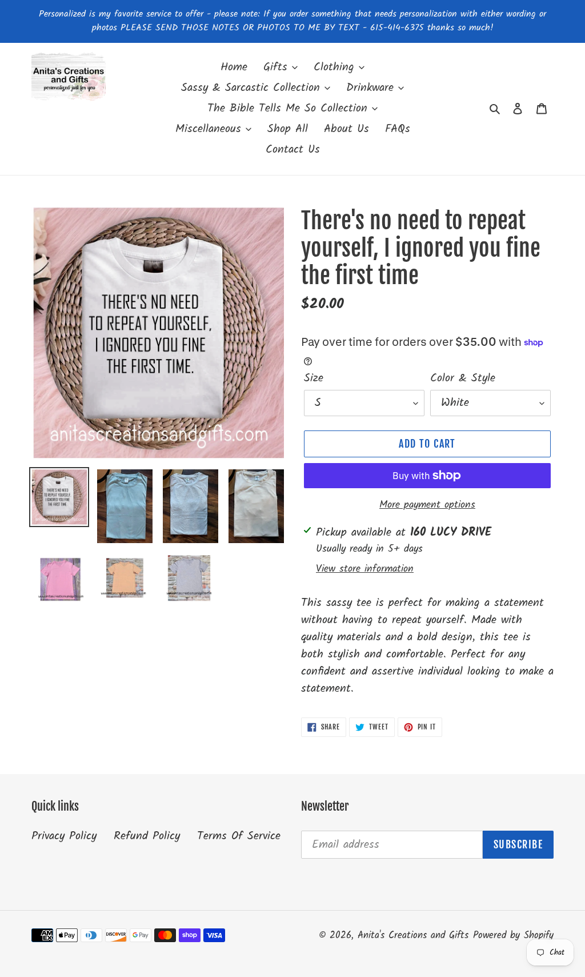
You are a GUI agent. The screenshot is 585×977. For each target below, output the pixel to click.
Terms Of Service (239, 836)
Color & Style (462, 378)
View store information (365, 569)
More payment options (427, 505)
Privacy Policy (64, 836)
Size (313, 378)
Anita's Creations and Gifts (413, 935)
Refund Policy (147, 836)
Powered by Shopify (513, 935)
